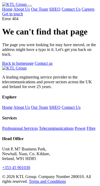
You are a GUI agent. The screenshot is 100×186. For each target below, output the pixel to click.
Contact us (44, 63)
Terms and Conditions (47, 181)
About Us (21, 9)
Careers (88, 9)
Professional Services (20, 128)
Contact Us (71, 9)
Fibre (91, 128)
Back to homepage (18, 63)
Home (7, 9)
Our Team (39, 9)
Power (80, 128)
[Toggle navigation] (30, 6)
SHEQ (55, 9)
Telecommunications (56, 128)
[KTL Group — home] (15, 4)
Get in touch (12, 14)
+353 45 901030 (16, 167)
